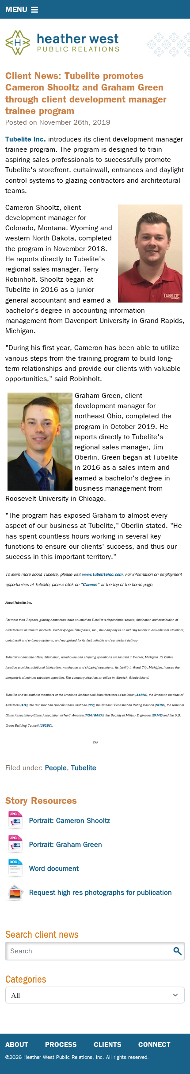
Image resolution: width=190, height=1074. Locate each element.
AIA (24, 705)
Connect (154, 1044)
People (56, 767)
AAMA (141, 695)
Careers (90, 584)
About (16, 1044)
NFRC (160, 705)
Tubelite (83, 767)
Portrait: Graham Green (65, 844)
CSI (90, 705)
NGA (88, 715)
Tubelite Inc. (25, 139)
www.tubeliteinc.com (102, 574)
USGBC (45, 726)
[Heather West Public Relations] (76, 43)
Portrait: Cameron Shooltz (69, 820)
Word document (54, 868)
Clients (108, 1044)
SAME (156, 715)
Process (61, 1044)
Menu (16, 9)
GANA (98, 715)
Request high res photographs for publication (100, 892)
